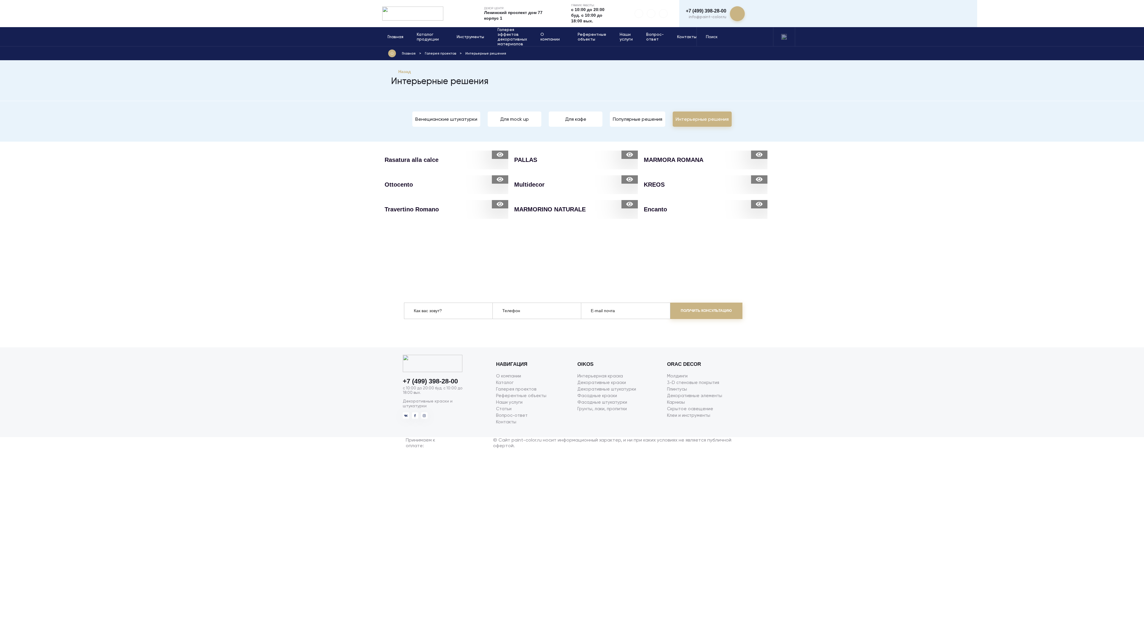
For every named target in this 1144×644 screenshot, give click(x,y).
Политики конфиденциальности (459, 331)
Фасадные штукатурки (602, 402)
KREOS (654, 184)
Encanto (655, 209)
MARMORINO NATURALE (550, 209)
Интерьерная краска (600, 376)
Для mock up (514, 119)
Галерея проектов (516, 389)
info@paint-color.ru (707, 16)
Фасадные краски (597, 395)
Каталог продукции (428, 36)
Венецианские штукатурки (446, 119)
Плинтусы (677, 389)
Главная (395, 36)
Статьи (504, 408)
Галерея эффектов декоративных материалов (512, 36)
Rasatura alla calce (412, 160)
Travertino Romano (412, 209)
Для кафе (575, 119)
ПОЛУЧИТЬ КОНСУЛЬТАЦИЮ (706, 311)
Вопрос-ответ (655, 36)
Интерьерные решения (702, 119)
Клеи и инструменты (688, 415)
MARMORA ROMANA (673, 160)
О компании (550, 36)
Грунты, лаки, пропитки (602, 408)
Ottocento (399, 184)
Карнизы (676, 402)
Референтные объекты (592, 36)
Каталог (505, 382)
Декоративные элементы (694, 395)
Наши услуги (626, 36)
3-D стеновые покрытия (693, 382)
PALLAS (525, 160)
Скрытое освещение (690, 408)
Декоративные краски (601, 382)
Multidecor (529, 184)
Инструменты (470, 36)
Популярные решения (637, 119)
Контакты (687, 36)
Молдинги (677, 376)
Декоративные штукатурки (606, 389)
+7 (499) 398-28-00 (706, 10)
